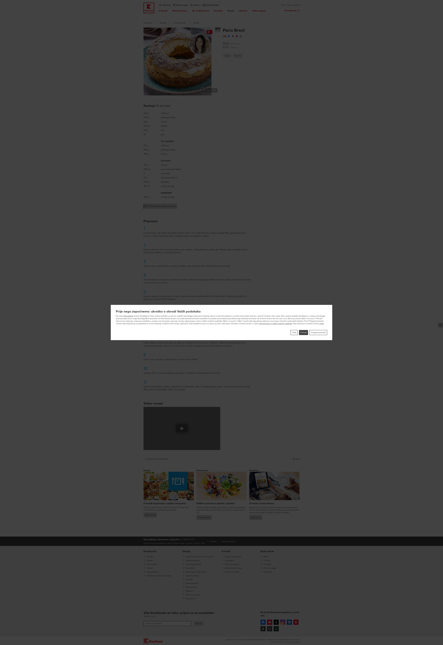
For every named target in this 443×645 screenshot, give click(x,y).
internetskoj (128, 316)
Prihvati (303, 332)
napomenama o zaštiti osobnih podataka (275, 323)
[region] (221, 322)
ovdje (321, 323)
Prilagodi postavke (318, 332)
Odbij (294, 332)
